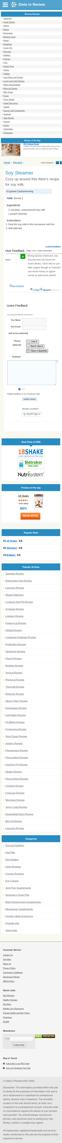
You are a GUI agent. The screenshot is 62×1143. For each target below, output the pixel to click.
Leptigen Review (14, 616)
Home (7, 162)
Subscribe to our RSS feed (17, 1063)
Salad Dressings (10, 103)
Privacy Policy (9, 968)
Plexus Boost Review (16, 779)
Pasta (6, 96)
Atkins (6, 26)
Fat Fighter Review (15, 715)
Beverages (8, 33)
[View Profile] (31, 289)
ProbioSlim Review (15, 644)
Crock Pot (7, 48)
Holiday (6, 74)
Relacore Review (14, 694)
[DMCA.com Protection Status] (45, 1037)
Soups (6, 125)
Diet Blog (7, 1004)
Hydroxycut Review (15, 623)
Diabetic (7, 55)
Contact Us (8, 955)
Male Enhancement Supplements (23, 902)
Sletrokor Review (14, 573)
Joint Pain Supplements (18, 888)
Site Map (7, 959)
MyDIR (6, 1022)
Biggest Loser (9, 37)
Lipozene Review (14, 588)
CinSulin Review (14, 786)
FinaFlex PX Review (16, 764)
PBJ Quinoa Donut (31, 144)
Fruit (5, 63)
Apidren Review (14, 743)
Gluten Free (8, 66)
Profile (36, 290)
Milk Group (8, 92)
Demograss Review (15, 708)
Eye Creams (12, 881)
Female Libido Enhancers (19, 916)
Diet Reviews (8, 995)
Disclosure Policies (11, 977)
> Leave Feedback (53, 246)
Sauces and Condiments (14, 111)
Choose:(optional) (17, 343)
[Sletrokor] (31, 463)
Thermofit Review (14, 687)
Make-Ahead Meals (11, 85)
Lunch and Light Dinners (14, 81)
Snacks (6, 122)
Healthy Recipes (10, 1000)
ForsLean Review (14, 793)
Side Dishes (8, 118)
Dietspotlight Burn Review (19, 814)
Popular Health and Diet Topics (16, 1013)
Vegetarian (8, 133)
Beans (6, 29)
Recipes (17, 162)
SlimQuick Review (15, 651)
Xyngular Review (14, 609)
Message (47, 290)
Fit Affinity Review (15, 722)
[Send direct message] (41, 289)
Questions (7, 1017)
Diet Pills (10, 852)
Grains (6, 70)
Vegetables (8, 129)
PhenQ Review (13, 658)
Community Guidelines (13, 972)
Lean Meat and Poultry (13, 77)
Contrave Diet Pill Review (19, 602)
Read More (30, 515)
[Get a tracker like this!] (15, 286)
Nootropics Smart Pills (17, 895)
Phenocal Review (14, 680)
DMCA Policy (9, 981)
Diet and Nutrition (14, 845)
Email (7, 1038)
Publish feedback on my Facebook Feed (23, 394)
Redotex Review (14, 665)
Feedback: (16, 357)
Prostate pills (12, 923)
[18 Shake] (31, 453)
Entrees (6, 59)
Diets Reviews (13, 866)
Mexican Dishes (10, 88)
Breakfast (7, 44)
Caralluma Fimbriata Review (20, 637)
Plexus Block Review (16, 757)
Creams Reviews (14, 874)
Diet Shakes (12, 859)
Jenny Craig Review (16, 807)
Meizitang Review (15, 800)
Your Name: (16, 320)
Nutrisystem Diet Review (18, 581)
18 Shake (23, 496)
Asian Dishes (9, 22)
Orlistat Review (13, 630)
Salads (6, 107)
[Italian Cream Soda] (57, 162)
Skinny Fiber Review (16, 701)
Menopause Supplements (19, 909)
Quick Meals (8, 99)
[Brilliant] (31, 474)
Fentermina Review (15, 729)
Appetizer (7, 18)
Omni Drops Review (16, 736)
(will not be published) (18, 333)
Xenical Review (13, 673)
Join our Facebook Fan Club (18, 1068)
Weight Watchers (14, 595)
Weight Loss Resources (13, 1009)
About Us (7, 964)
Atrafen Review (13, 772)
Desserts (7, 52)
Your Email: (16, 327)
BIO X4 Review (13, 821)
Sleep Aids (11, 930)
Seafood (7, 114)
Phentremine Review (16, 750)
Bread (6, 40)
